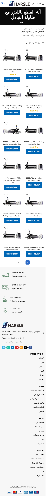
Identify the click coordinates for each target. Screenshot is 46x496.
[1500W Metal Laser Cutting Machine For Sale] (34, 129)
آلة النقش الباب (38, 407)
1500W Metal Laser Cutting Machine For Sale (34, 143)
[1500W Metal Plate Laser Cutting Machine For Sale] (12, 129)
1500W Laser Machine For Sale (12, 70)
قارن (42, 471)
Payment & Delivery (37, 467)
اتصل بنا (41, 443)
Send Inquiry (34, 76)
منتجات (41, 386)
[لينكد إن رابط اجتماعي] (12, 347)
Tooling (41, 379)
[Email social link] (21, 347)
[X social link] (26, 347)
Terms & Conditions (37, 458)
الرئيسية (41, 28)
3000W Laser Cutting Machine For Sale (34, 215)
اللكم (42, 371)
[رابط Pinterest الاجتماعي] (17, 347)
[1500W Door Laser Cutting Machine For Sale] (34, 57)
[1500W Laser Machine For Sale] (12, 57)
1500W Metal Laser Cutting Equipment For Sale (12, 107)
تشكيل (41, 366)
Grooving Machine (37, 390)
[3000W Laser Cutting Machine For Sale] (34, 201)
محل (42, 439)
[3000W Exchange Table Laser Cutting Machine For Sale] (12, 165)
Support (40, 450)
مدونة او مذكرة (38, 435)
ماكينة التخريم (39, 403)
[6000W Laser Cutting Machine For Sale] (12, 235)
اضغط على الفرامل (37, 399)
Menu (41, 418)
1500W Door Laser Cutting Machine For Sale (33, 70)
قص (42, 362)
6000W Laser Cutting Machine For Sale (12, 248)
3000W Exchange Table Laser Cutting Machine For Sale (12, 180)
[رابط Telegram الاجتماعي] (4, 347)
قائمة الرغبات (39, 475)
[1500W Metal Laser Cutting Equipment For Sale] (12, 93)
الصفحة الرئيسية (38, 422)
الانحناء (41, 358)
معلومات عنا (39, 426)
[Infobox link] (23, 275)
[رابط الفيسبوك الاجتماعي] (30, 347)
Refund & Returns (38, 463)
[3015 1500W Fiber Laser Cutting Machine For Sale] (12, 201)
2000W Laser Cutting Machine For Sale (34, 179)
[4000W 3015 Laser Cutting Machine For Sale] (34, 235)
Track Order (39, 454)
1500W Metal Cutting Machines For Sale (34, 107)
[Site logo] (19, 3)
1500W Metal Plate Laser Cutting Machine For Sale (12, 143)
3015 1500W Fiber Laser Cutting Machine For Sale (12, 215)
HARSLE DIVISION (37, 354)
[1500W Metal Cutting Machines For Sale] (34, 93)
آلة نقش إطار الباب (37, 394)
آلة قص (41, 411)
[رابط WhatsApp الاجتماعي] (8, 347)
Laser (42, 375)
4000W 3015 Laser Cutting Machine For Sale (34, 248)
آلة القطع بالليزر (29, 28)
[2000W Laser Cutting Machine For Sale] (34, 165)
